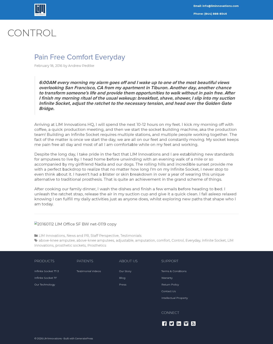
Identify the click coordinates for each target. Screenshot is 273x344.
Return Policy (170, 284)
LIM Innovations (52, 236)
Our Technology (44, 284)
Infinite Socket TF (45, 278)
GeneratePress (84, 338)
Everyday (193, 240)
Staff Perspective (105, 236)
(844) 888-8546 (215, 13)
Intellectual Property (174, 298)
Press (122, 284)
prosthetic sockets (70, 245)
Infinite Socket (214, 240)
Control (178, 240)
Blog (122, 278)
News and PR (78, 236)
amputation (145, 240)
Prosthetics (96, 245)
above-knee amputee (57, 240)
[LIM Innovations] (40, 9)
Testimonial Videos (89, 271)
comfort (163, 240)
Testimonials (131, 236)
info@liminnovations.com (220, 6)
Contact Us (168, 291)
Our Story (125, 271)
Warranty (167, 278)
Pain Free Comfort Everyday (79, 57)
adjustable (125, 240)
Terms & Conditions (173, 271)
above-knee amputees (95, 240)
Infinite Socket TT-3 (46, 271)
